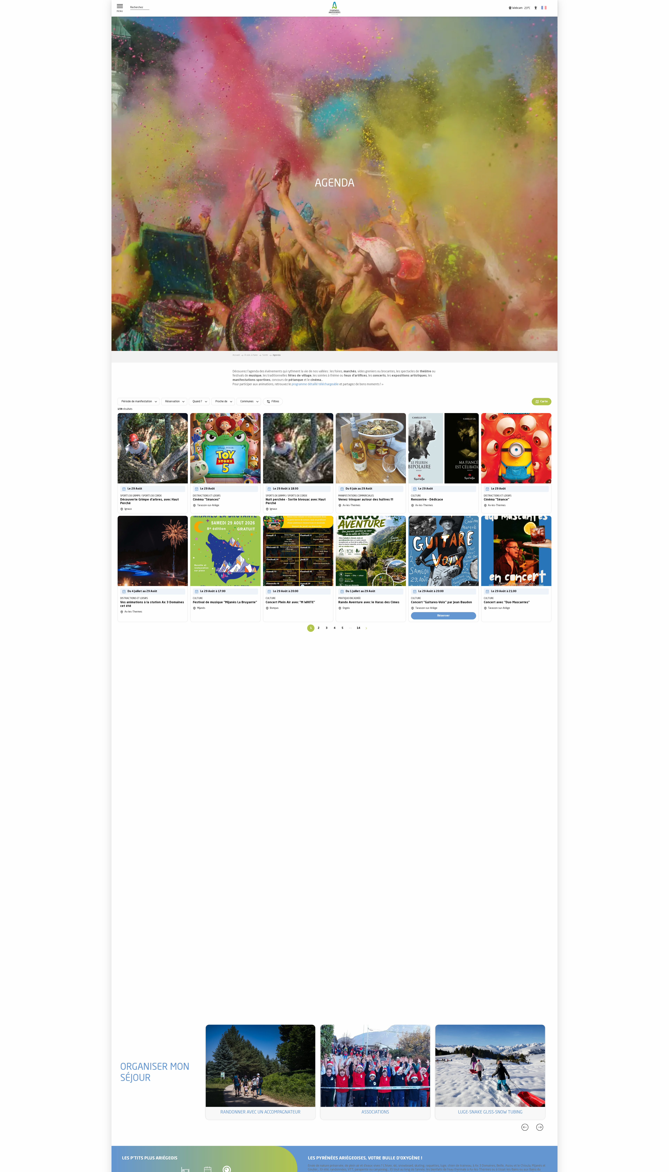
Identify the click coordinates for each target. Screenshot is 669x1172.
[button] (136, 7)
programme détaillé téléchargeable (315, 384)
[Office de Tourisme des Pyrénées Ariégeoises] (334, 8)
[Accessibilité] (536, 8)
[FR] (544, 7)
